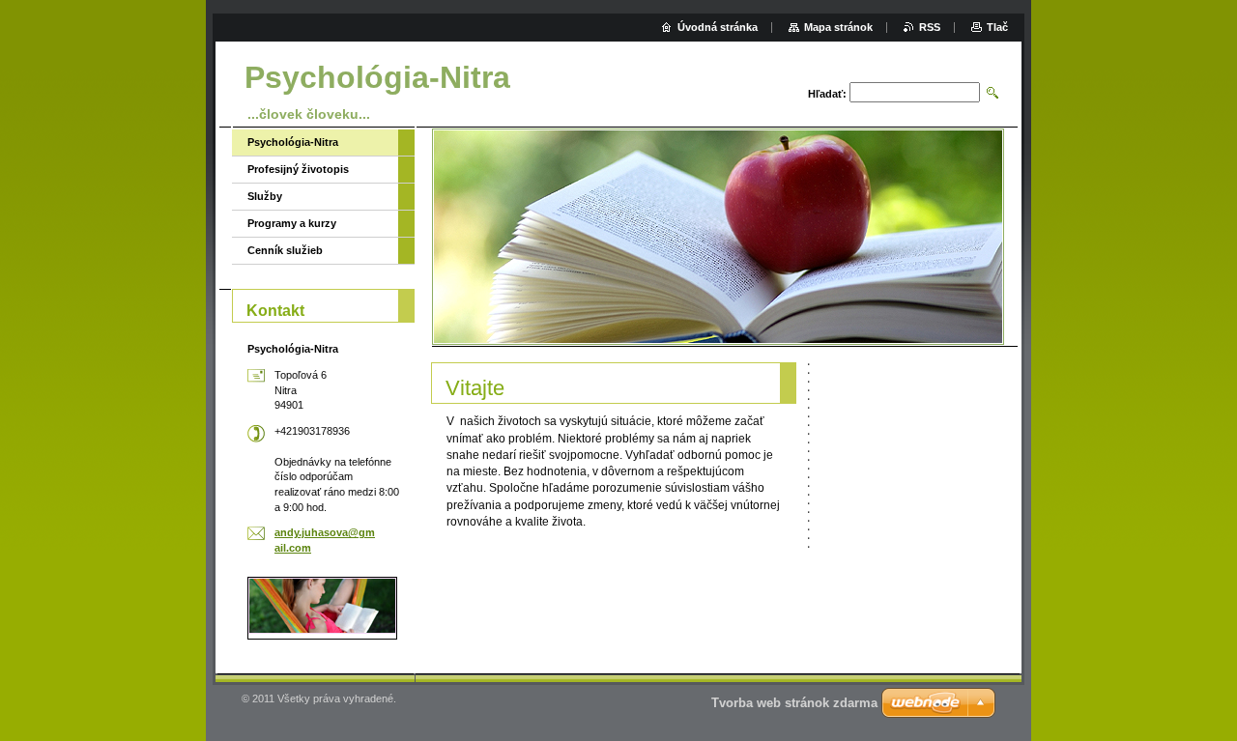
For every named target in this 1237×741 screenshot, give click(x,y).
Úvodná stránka (717, 27)
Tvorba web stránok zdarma (794, 703)
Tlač (997, 27)
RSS (929, 27)
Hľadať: (827, 94)
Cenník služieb (285, 250)
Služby (264, 196)
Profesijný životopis (298, 169)
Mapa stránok (838, 27)
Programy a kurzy (291, 223)
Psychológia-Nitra (292, 142)
